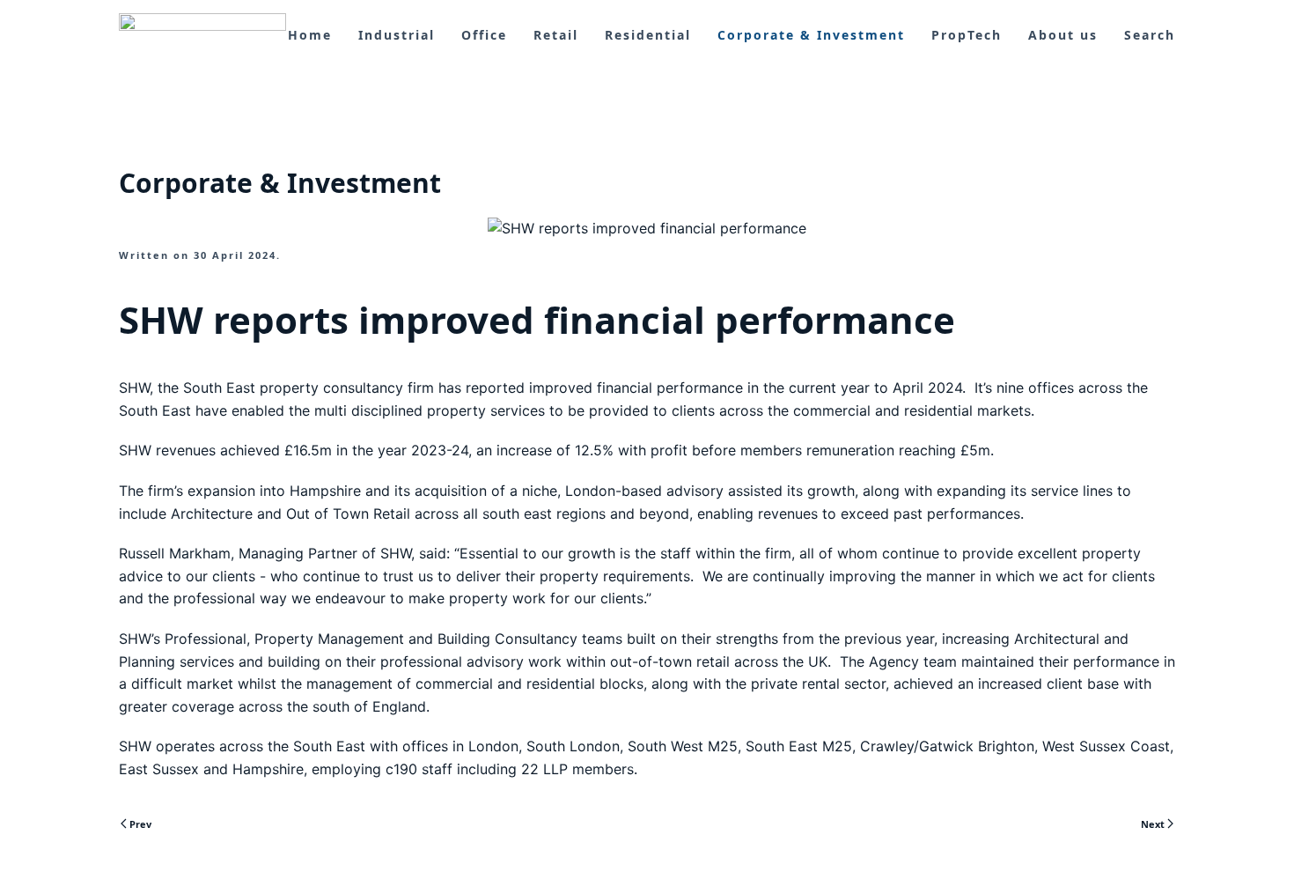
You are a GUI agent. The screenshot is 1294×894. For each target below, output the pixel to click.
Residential (648, 34)
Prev (140, 824)
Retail (555, 34)
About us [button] (1063, 34)
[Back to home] (202, 35)
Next (1153, 824)
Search (1149, 34)
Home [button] (310, 34)
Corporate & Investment (811, 34)
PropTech (966, 34)
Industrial (396, 34)
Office (484, 34)
